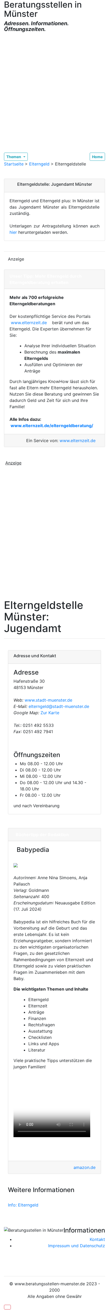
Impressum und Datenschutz (76, 1245)
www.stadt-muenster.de (48, 700)
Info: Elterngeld (23, 1205)
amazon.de (85, 1167)
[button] (7, 1307)
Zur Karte (49, 712)
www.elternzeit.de (31, 322)
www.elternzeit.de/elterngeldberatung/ (52, 425)
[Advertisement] (54, 93)
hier (13, 232)
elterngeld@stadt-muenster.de (59, 706)
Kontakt (97, 1239)
